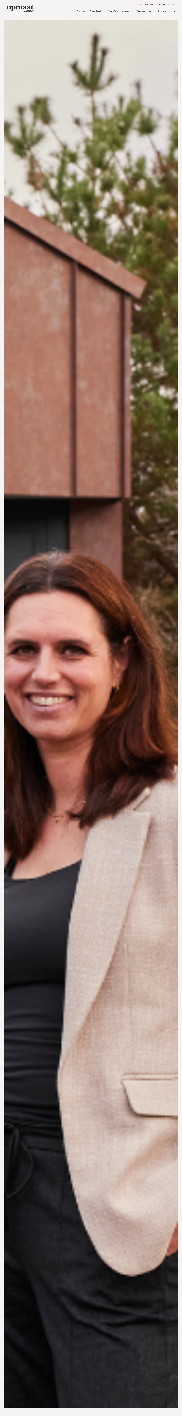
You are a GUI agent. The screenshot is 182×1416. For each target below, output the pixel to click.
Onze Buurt (95, 11)
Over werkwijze (143, 11)
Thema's (112, 11)
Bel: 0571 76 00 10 (167, 5)
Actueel (126, 11)
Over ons (162, 11)
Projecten (81, 11)
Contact (149, 5)
